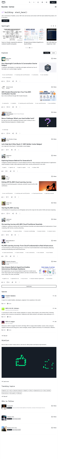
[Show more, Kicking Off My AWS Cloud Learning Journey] (19, 197)
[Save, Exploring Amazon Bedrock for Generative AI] (14, 171)
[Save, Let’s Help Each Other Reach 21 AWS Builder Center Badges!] (15, 149)
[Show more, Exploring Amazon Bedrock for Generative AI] (17, 171)
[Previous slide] (51, 26)
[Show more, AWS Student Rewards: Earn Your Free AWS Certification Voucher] (20, 107)
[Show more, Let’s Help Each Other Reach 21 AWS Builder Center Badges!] (19, 149)
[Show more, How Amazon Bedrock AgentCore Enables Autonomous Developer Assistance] (19, 282)
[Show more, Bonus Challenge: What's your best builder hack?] (20, 133)
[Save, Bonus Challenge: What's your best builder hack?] (16, 133)
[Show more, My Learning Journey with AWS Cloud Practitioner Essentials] (19, 235)
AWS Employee (9, 113)
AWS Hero (9, 407)
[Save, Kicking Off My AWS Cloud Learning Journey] (15, 197)
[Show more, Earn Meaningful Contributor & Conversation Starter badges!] (20, 81)
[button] (29, 2)
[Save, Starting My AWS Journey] (16, 213)
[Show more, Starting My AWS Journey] (20, 213)
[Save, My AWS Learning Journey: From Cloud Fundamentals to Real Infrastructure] (14, 256)
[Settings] (42, 2)
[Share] (13, 81)
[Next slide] (55, 26)
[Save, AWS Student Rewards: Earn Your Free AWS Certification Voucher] (16, 107)
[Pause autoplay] (53, 26)
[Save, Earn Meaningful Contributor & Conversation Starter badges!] (16, 81)
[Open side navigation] (56, 7)
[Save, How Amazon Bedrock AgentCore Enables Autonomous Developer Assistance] (15, 282)
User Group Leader (16, 418)
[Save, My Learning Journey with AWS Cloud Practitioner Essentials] (15, 234)
